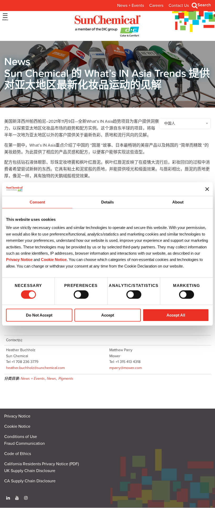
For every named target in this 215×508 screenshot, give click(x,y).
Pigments (65, 378)
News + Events (130, 5)
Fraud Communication (24, 443)
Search (204, 5)
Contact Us (179, 5)
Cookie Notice (17, 426)
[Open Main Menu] (5, 17)
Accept (107, 315)
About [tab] (178, 202)
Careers (156, 5)
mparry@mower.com (125, 368)
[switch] (81, 294)
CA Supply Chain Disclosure (30, 481)
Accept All (175, 315)
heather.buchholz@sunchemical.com (35, 368)
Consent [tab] (37, 202)
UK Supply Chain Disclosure (29, 470)
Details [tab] (107, 202)
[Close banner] (207, 189)
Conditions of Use (20, 436)
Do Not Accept (39, 315)
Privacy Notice (19, 259)
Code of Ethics (17, 453)
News (51, 378)
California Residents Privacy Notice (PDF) (41, 464)
